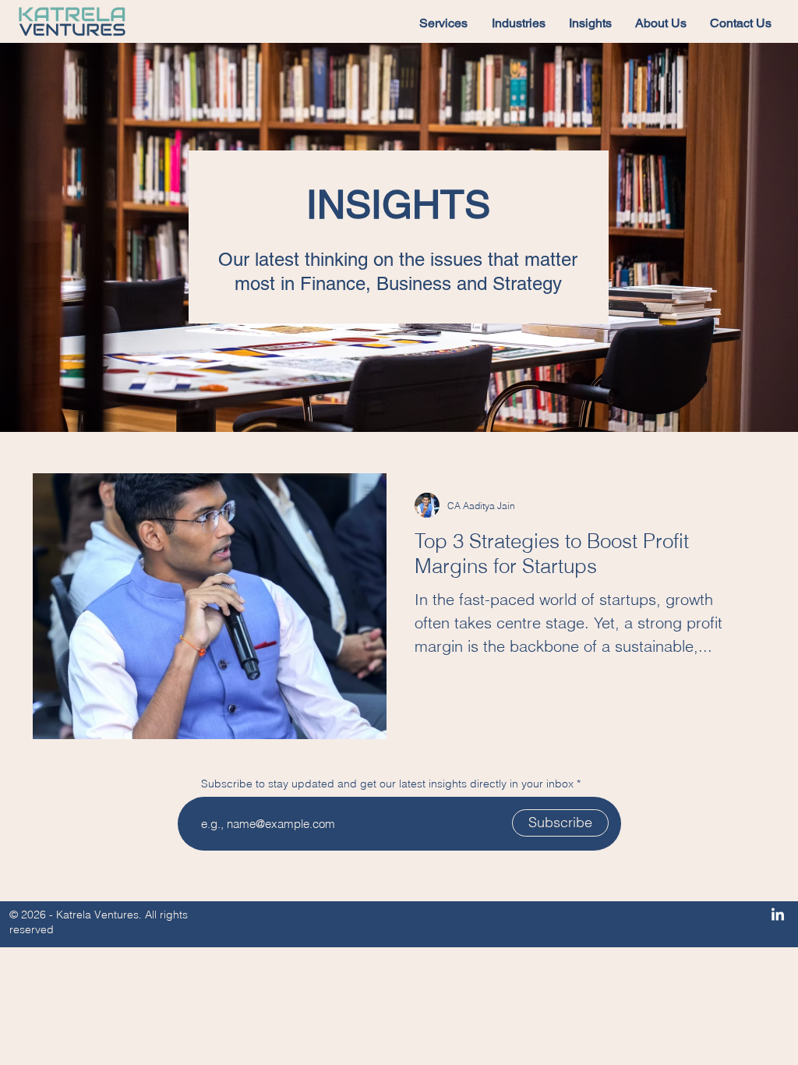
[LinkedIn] (778, 915)
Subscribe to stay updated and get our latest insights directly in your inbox (387, 783)
